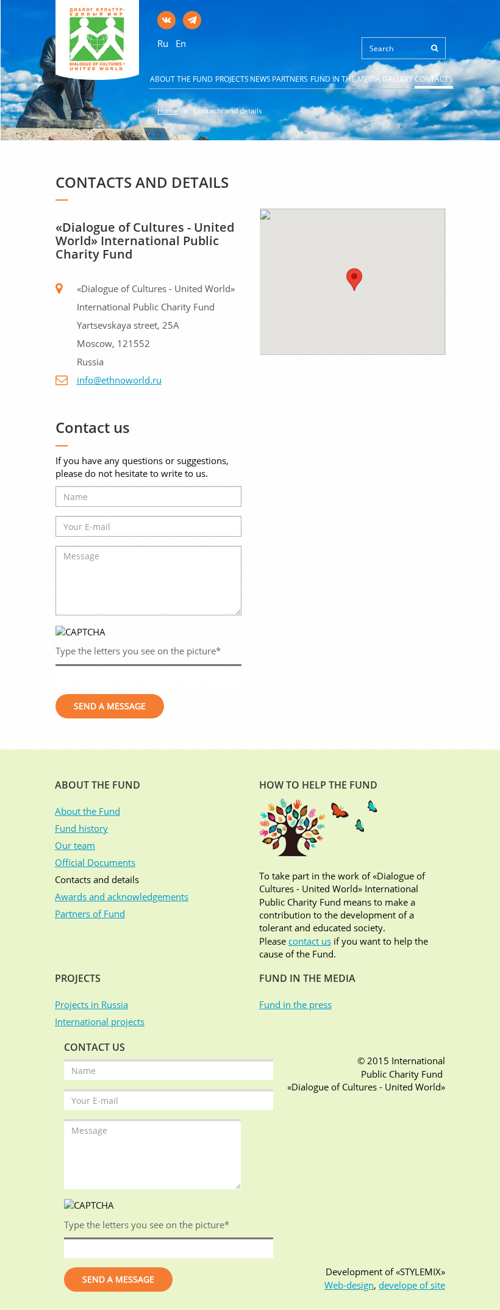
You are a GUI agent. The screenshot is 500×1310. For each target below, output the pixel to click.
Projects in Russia (91, 1004)
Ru (162, 43)
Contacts (434, 79)
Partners (290, 79)
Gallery (397, 79)
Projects (232, 79)
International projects (100, 1021)
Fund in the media (345, 79)
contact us (309, 941)
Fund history (81, 828)
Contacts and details (227, 111)
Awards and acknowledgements (121, 896)
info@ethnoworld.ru (119, 380)
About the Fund (181, 79)
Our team (75, 845)
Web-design (349, 1285)
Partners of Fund (90, 913)
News (260, 79)
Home (167, 111)
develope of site (412, 1285)
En (181, 43)
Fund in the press (295, 1004)
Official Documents (95, 862)
